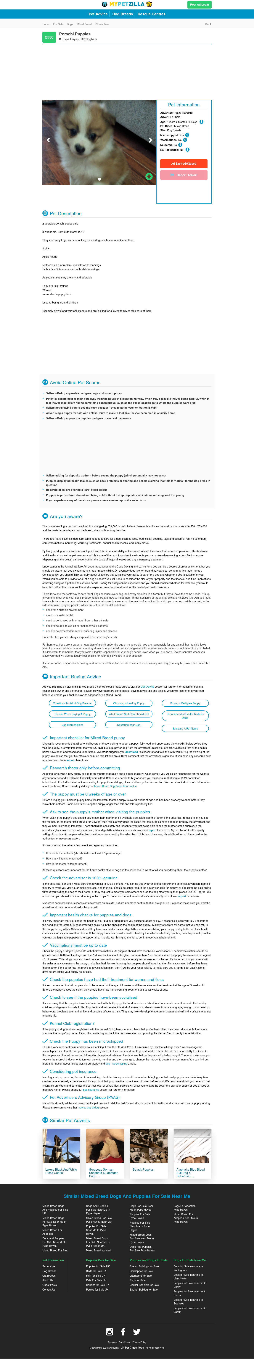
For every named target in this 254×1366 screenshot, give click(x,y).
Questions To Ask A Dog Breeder (72, 703)
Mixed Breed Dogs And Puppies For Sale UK (55, 1209)
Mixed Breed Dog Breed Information (115, 786)
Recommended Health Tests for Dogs (185, 716)
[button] (48, 134)
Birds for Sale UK (96, 1271)
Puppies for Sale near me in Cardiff (189, 1310)
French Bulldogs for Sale (144, 1266)
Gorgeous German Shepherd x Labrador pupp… (103, 1172)
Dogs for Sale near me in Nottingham (188, 1268)
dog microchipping (116, 1063)
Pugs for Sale (138, 1280)
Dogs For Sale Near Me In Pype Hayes (141, 1207)
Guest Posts (49, 1285)
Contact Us (48, 1289)
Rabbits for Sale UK (97, 1285)
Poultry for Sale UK (97, 1289)
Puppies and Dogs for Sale (149, 1260)
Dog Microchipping (72, 725)
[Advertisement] (127, 70)
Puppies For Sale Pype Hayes (140, 1216)
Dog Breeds (49, 1271)
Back (208, 24)
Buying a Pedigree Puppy (185, 703)
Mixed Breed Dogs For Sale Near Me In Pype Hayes (54, 1221)
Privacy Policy (139, 1342)
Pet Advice (48, 1266)
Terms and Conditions (119, 1342)
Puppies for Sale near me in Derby (189, 1285)
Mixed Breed (181, 126)
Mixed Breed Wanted (98, 1250)
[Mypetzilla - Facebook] (123, 1334)
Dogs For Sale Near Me (189, 1260)
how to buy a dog (88, 1107)
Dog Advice (147, 686)
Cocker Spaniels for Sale (144, 1285)
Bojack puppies (143, 1169)
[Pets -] (61, 1146)
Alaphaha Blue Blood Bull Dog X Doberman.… (190, 1172)
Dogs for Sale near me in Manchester (188, 1276)
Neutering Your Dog (128, 725)
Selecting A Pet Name (185, 728)
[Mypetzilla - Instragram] (109, 1334)
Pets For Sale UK (96, 1280)
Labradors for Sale (141, 1275)
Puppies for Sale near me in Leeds (189, 1293)
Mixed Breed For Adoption (52, 1231)
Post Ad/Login (199, 4)
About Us (47, 1280)
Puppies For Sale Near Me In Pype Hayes (96, 1229)
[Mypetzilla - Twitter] (137, 1334)
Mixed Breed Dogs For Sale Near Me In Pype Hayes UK (98, 1242)
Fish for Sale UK (95, 1275)
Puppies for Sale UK (98, 1266)
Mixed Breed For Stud (55, 1250)
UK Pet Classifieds (132, 1347)
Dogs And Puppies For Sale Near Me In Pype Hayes (54, 1242)
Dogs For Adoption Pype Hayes (184, 1207)
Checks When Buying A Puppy (72, 714)
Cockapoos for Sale (141, 1271)
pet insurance (91, 1089)
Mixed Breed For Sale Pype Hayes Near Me (99, 1219)
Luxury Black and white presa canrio (61, 1171)
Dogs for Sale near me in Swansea (188, 1301)
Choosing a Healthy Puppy (128, 703)
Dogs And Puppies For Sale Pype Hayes (142, 1248)
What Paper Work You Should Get (129, 714)
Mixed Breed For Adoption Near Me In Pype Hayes (185, 1217)
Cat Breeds (49, 1275)
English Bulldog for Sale (144, 1289)
